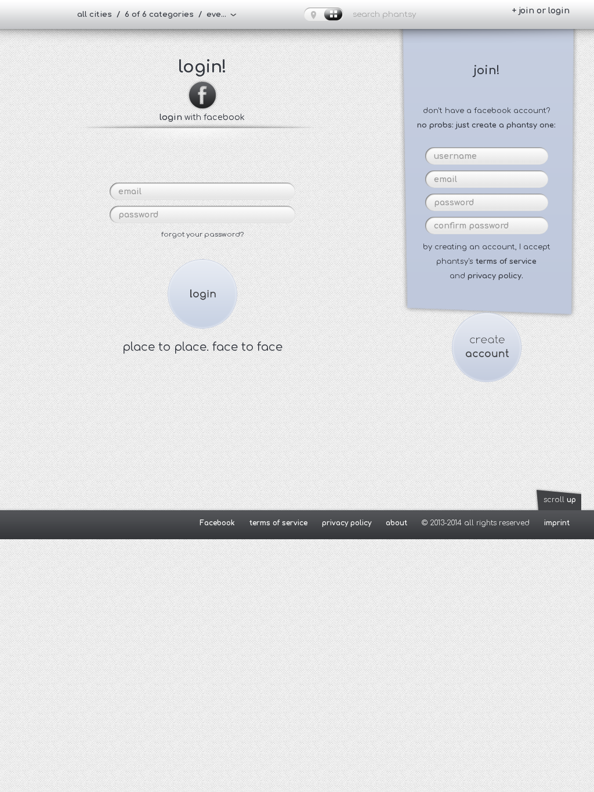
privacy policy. (495, 276)
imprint (557, 523)
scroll (560, 500)
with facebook (202, 117)
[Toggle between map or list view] (323, 14)
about (396, 523)
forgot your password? (202, 234)
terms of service (506, 261)
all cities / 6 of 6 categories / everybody (157, 14)
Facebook (217, 523)
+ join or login (541, 10)
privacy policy (346, 523)
